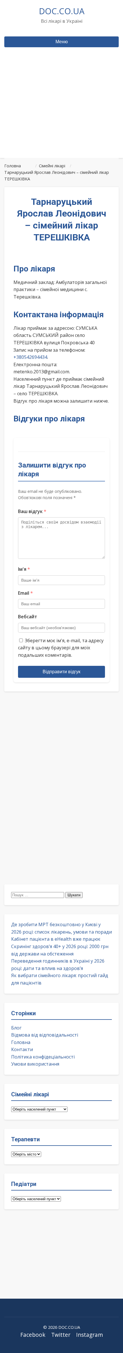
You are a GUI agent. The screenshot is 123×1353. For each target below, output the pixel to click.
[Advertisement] (61, 113)
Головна (20, 1042)
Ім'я (24, 569)
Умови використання (35, 1064)
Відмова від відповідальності (44, 1035)
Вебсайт (27, 616)
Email (25, 593)
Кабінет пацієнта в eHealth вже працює (55, 939)
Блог (16, 1028)
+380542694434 (30, 357)
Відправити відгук (61, 671)
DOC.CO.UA (61, 11)
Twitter (60, 1334)
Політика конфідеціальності (43, 1057)
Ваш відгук (32, 511)
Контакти (22, 1049)
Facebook (32, 1334)
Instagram (89, 1334)
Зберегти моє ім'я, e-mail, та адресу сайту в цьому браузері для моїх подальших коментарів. (61, 647)
